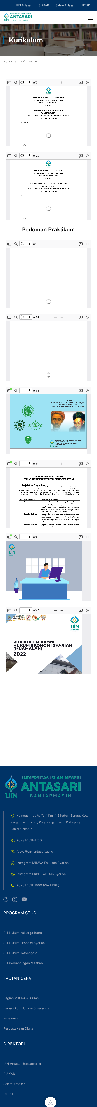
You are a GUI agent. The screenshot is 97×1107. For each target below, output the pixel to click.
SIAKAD (44, 5)
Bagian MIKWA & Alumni (21, 998)
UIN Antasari (24, 5)
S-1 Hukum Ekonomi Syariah (24, 943)
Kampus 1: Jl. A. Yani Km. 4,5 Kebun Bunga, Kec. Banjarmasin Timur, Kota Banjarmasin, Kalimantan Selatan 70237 (49, 822)
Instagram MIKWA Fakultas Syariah (42, 863)
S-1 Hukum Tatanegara (20, 953)
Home (7, 61)
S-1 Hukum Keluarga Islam (22, 933)
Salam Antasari (65, 5)
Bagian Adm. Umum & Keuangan (27, 1008)
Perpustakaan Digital (18, 1028)
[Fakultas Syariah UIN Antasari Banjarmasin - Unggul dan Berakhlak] (18, 17)
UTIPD (86, 5)
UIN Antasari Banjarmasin (22, 1063)
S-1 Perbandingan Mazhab (23, 963)
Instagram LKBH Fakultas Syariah (41, 874)
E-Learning (11, 1018)
